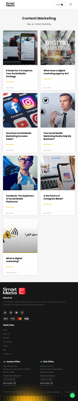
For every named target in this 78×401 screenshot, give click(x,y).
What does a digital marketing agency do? (56, 72)
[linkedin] (5, 313)
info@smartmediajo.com (12, 376)
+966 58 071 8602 (46, 379)
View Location (8, 383)
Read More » (10, 82)
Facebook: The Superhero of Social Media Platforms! (20, 198)
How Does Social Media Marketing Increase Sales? (18, 136)
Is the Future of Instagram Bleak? (53, 197)
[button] (71, 4)
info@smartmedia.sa (47, 376)
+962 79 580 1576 (9, 379)
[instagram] (11, 313)
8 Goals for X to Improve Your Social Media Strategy (19, 73)
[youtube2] (17, 313)
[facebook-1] (22, 313)
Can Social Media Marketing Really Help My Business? (57, 136)
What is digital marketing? (14, 260)
